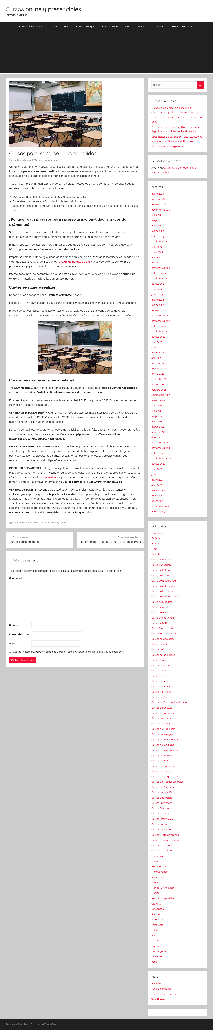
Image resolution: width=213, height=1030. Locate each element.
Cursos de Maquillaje (163, 728)
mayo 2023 (157, 299)
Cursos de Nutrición (162, 766)
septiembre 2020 (161, 458)
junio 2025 (157, 214)
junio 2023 (157, 294)
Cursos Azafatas (160, 660)
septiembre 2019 (160, 506)
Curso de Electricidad (163, 580)
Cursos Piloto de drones (165, 834)
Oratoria (156, 903)
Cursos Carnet (159, 670)
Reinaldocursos (50, 160)
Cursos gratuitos (160, 813)
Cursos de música (161, 760)
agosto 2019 (158, 511)
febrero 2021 (158, 432)
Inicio (9, 26)
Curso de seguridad (162, 617)
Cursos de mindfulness (164, 750)
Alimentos (157, 533)
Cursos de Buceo (161, 691)
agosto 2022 (158, 336)
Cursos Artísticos (160, 649)
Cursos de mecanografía (165, 739)
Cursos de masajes (162, 734)
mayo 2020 (157, 479)
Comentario (16, 578)
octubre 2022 (158, 326)
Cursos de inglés (85, 26)
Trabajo (63, 522)
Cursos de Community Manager (169, 702)
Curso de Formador (162, 591)
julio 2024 (156, 246)
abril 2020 (156, 485)
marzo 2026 (158, 199)
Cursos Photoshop (161, 829)
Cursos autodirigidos (29, 522)
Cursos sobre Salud (162, 850)
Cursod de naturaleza (163, 633)
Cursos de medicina (162, 744)
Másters (142, 26)
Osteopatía (157, 908)
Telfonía (155, 940)
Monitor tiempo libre (163, 887)
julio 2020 (156, 469)
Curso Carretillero (161, 564)
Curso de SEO (159, 623)
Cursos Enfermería (161, 802)
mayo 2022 (157, 352)
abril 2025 (156, 225)
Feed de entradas (161, 988)
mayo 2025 (157, 220)
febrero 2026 (158, 204)
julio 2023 (156, 289)
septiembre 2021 (160, 394)
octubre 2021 (158, 389)
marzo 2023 (157, 304)
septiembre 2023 (160, 278)
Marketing (157, 877)
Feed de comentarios (163, 994)
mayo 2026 (157, 193)
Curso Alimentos (160, 559)
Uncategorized (159, 951)
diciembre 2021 (160, 379)
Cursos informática (162, 818)
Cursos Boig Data (161, 665)
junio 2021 (157, 410)
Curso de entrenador (163, 586)
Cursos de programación (165, 776)
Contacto (159, 26)
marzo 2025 (157, 230)
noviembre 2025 (160, 209)
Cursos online (110, 26)
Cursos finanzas (160, 808)
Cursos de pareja (160, 771)
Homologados (159, 866)
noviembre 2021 (160, 384)
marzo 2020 (158, 490)
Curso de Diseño (160, 575)
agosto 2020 (158, 463)
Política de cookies (182, 26)
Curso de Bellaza (161, 570)
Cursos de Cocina (161, 697)
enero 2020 (157, 500)
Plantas (155, 914)
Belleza (155, 538)
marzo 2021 (157, 426)
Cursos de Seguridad (163, 787)
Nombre (14, 625)
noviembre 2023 (160, 267)
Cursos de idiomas (49, 522)
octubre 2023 (158, 273)
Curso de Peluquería (163, 612)
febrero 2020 (158, 495)
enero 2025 (157, 236)
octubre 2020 (158, 453)
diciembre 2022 (160, 315)
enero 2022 (157, 373)
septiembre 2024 (160, 241)
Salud (154, 930)
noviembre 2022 (160, 320)
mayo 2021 (157, 416)
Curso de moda (160, 607)
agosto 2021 (158, 400)
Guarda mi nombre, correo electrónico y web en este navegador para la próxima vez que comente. (68, 651)
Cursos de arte (159, 681)
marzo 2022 (157, 363)
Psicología (157, 924)
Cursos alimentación (31, 26)
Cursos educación (161, 797)
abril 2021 (156, 421)
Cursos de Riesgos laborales (167, 781)
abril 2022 (156, 357)
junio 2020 (157, 474)
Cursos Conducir (160, 676)
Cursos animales (59, 26)
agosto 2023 (158, 283)
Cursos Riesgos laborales (165, 840)
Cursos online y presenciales (43, 9)
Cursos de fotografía (163, 712)
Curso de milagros (161, 601)
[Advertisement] (106, 52)
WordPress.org (159, 999)
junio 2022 (157, 347)
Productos (157, 919)
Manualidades (159, 871)
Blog (127, 26)
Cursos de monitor (161, 755)
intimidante (51, 477)
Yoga (154, 961)
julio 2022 (156, 342)
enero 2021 (157, 437)
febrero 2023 (158, 310)
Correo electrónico (21, 634)
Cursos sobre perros (162, 845)
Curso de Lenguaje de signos (168, 596)
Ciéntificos (157, 554)
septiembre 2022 (160, 331)
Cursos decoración (162, 792)
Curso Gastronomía (162, 628)
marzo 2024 (157, 262)
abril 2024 (156, 257)
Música (155, 892)
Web (12, 643)
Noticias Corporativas (163, 898)
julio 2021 (156, 405)
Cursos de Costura (161, 707)
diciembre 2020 (160, 442)
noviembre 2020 (160, 447)
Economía (157, 856)
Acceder (156, 983)
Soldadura (157, 935)
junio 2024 (157, 252)
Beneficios (157, 543)
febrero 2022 (158, 368)
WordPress (157, 956)
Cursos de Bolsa (160, 686)
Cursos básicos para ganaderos (168, 146)
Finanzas (156, 861)
